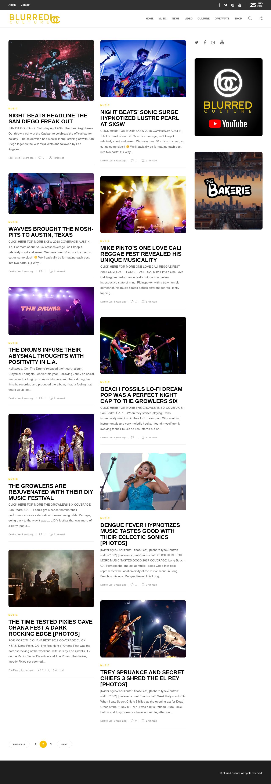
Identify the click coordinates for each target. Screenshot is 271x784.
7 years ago (27, 158)
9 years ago (28, 398)
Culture (204, 18)
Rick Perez (14, 158)
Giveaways (222, 18)
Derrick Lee (106, 160)
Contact (25, 4)
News (176, 18)
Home (149, 18)
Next (64, 744)
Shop (238, 18)
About (12, 4)
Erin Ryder (13, 670)
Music (163, 18)
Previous (19, 744)
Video (188, 18)
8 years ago (120, 160)
